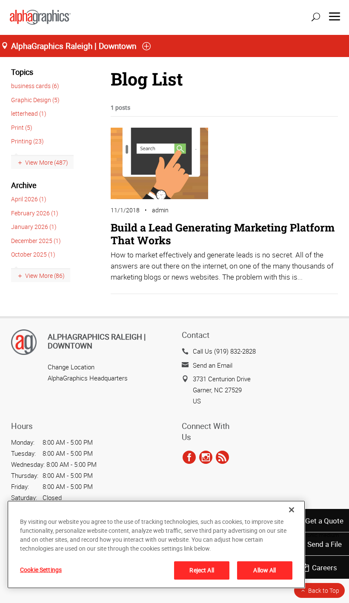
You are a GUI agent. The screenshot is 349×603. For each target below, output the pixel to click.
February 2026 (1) (34, 213)
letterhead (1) (28, 113)
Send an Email (212, 365)
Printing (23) (27, 141)
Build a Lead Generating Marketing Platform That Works (223, 233)
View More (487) (46, 162)
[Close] (291, 509)
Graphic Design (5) (35, 100)
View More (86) (45, 275)
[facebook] (189, 457)
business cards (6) (35, 86)
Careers (324, 567)
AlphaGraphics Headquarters (88, 378)
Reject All (201, 570)
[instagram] (205, 457)
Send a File (324, 544)
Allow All (264, 570)
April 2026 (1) (28, 199)
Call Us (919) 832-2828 (224, 351)
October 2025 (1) (33, 254)
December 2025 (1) (36, 241)
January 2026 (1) (34, 227)
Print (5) (21, 127)
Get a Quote (324, 521)
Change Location (71, 367)
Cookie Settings (41, 570)
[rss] (222, 457)
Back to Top (323, 590)
